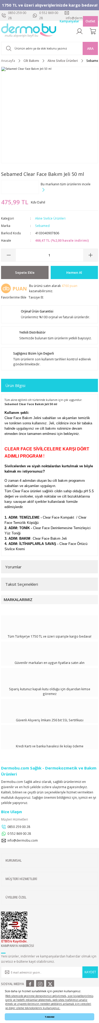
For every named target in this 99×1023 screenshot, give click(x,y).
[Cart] (93, 31)
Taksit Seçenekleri (21, 584)
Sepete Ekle (25, 272)
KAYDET (90, 972)
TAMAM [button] (49, 1017)
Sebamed (42, 226)
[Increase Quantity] (90, 255)
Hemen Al (74, 272)
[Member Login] (79, 31)
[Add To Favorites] (13, 297)
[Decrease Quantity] (8, 255)
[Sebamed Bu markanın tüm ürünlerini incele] (20, 187)
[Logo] (28, 31)
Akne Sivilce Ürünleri (50, 218)
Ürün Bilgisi (15, 385)
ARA (90, 48)
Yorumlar (13, 566)
